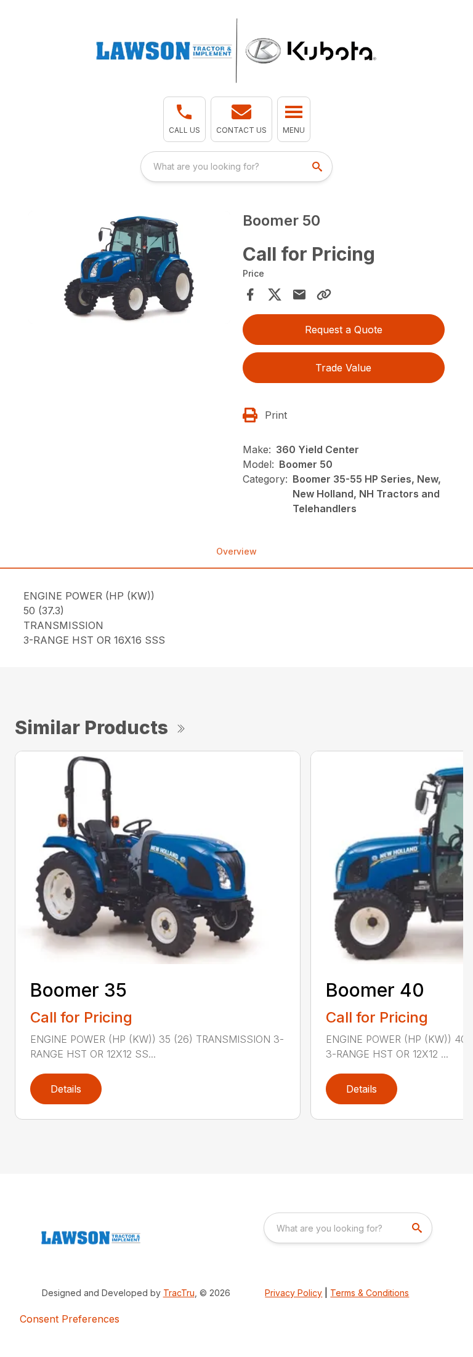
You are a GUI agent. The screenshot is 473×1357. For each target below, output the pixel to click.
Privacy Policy (293, 1293)
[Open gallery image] (129, 267)
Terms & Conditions (369, 1293)
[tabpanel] (129, 269)
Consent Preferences (69, 1319)
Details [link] (66, 1089)
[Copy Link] (324, 294)
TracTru (179, 1293)
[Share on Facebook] (250, 294)
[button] (184, 119)
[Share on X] (274, 294)
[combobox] (236, 166)
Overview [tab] (236, 551)
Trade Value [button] (343, 368)
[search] (318, 166)
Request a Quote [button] (343, 329)
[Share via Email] (299, 294)
